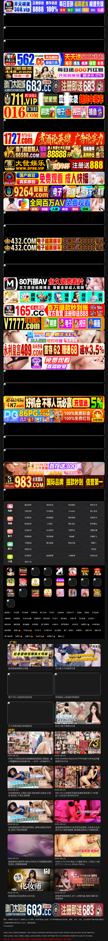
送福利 (79, 612)
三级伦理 (27, 511)
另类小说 (27, 562)
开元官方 (38, 630)
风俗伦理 (93, 555)
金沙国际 (58, 630)
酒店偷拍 (64, 618)
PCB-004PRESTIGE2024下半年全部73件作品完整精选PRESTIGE (77, 759)
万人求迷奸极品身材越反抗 (20, 725)
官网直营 (34, 612)
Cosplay (72, 511)
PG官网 (16, 612)
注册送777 (70, 612)
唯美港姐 (71, 517)
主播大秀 (73, 618)
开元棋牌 (25, 612)
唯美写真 (71, 543)
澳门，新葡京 (68, 630)
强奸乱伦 (49, 505)
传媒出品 (27, 549)
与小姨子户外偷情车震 (65, 668)
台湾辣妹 (27, 517)
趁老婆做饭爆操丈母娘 (18, 668)
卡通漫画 (27, 543)
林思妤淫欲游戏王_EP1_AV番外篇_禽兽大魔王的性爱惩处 (76, 897)
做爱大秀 (88, 630)
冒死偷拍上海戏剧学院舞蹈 (67, 697)
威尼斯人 (7, 612)
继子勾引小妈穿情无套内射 (20, 697)
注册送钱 (60, 612)
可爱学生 (71, 530)
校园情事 (49, 555)
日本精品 (49, 511)
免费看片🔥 (85, 624)
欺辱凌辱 (27, 524)
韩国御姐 (49, 517)
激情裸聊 (7, 630)
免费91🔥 (18, 636)
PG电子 (52, 612)
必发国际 (35, 624)
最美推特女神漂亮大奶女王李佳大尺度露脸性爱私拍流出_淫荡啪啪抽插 (30, 862)
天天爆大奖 (48, 630)
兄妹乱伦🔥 (40, 636)
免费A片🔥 (29, 636)
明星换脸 (49, 536)
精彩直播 (46, 618)
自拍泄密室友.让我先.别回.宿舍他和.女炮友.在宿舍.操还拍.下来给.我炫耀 (29, 794)
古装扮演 (27, 530)
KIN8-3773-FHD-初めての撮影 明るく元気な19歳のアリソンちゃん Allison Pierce (77, 862)
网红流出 (71, 524)
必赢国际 (7, 618)
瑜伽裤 (71, 536)
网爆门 (93, 543)
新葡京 (87, 612)
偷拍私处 (7, 624)
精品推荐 (27, 505)
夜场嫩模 (26, 624)
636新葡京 (96, 624)
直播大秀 (97, 630)
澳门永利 (43, 612)
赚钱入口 (61, 636)
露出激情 (49, 543)
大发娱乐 (55, 624)
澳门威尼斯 (8, 636)
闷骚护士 (93, 536)
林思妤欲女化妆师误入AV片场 (21, 896)
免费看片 (79, 630)
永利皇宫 (75, 624)
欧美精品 (71, 505)
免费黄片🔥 (51, 636)
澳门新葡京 (45, 624)
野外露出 (93, 524)
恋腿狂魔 (93, 530)
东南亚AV (93, 517)
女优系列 (49, 530)
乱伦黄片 (91, 618)
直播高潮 (37, 618)
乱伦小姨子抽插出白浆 (65, 725)
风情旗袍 (27, 536)
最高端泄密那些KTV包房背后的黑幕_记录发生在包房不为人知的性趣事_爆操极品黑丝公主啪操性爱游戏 (77, 830)
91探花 (50, 524)
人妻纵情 (71, 555)
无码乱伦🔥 (27, 630)
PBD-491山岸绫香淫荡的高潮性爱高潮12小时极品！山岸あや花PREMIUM (76, 794)
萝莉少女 (93, 505)
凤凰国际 (17, 618)
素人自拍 (93, 511)
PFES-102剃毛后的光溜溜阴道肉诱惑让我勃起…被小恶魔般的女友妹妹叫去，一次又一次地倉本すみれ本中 (30, 761)
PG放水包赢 (27, 618)
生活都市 (27, 555)
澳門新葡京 (65, 624)
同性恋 (93, 549)
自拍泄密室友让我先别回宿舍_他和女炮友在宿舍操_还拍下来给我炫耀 (29, 828)
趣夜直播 (17, 624)
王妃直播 (82, 618)
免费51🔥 (17, 630)
